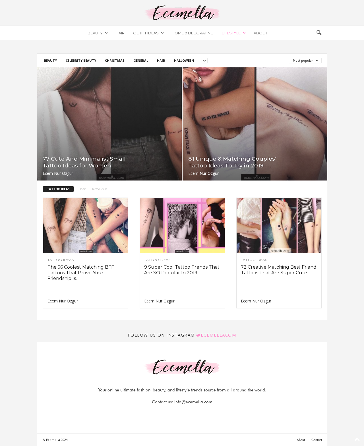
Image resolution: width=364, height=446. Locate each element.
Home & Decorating (192, 33)
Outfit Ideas (146, 33)
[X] (189, 413)
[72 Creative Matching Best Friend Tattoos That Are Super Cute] (279, 225)
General (140, 60)
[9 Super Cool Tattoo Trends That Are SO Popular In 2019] (182, 225)
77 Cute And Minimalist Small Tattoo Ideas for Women (84, 162)
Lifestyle (231, 33)
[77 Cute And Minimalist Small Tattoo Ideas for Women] (109, 124)
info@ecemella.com (193, 401)
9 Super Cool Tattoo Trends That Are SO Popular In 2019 (182, 269)
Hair (120, 33)
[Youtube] (202, 413)
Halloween (184, 60)
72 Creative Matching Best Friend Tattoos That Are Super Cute (279, 269)
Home (82, 189)
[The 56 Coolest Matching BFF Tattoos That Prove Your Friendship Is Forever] (85, 225)
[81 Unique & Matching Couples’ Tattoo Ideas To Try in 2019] (255, 124)
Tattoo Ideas (60, 260)
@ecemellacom (216, 335)
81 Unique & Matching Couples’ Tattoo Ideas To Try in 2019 (232, 162)
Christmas (115, 60)
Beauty (95, 33)
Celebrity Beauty (81, 60)
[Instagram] (176, 413)
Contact (316, 440)
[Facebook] (162, 413)
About (260, 33)
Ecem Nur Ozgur (58, 173)
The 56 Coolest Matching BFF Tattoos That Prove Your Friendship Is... (80, 272)
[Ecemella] (182, 13)
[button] (319, 33)
